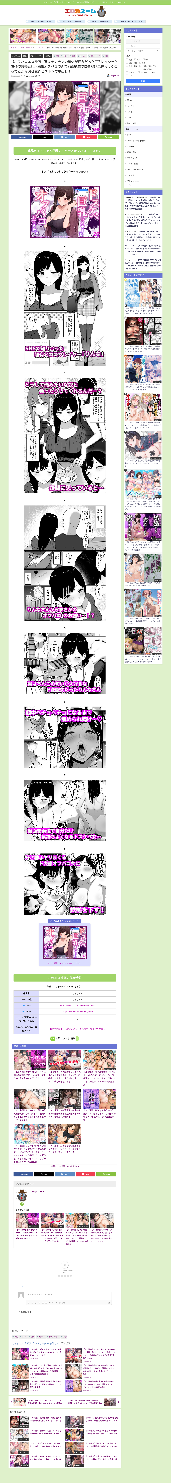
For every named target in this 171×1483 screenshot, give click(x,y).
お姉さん (47, 56)
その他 (128, 185)
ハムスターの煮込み (135, 169)
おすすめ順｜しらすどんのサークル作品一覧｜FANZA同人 (77, 1029)
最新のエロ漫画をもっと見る (64, 1166)
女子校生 (130, 106)
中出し (65, 56)
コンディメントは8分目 (136, 141)
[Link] (56, 1302)
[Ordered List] (42, 1302)
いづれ (129, 135)
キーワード (131, 36)
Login (21, 1286)
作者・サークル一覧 (100, 21)
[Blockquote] (49, 1302)
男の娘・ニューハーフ (136, 100)
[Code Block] (53, 1302)
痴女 (73, 56)
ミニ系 (129, 112)
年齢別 (25, 56)
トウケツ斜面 (132, 164)
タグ (128, 56)
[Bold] (28, 1302)
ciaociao (130, 146)
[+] (63, 1302)
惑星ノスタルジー (134, 181)
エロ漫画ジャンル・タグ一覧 (130, 21)
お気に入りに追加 (66, 1038)
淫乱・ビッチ (95, 56)
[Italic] (32, 1302)
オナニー (83, 56)
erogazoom (115, 76)
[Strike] (39, 1302)
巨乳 (57, 56)
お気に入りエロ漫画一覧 (71, 21)
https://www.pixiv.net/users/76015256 (77, 1005)
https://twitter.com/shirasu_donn (78, 1011)
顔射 (106, 56)
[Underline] (35, 1302)
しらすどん (16, 56)
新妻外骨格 (131, 152)
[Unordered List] (46, 1302)
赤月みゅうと (132, 158)
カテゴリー (131, 46)
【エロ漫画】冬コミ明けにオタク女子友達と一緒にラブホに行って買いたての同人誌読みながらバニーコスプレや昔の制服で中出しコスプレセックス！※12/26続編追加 (142, 203)
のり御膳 (130, 175)
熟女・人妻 (131, 123)
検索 (143, 81)
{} (60, 1302)
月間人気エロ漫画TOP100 (41, 21)
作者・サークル (36, 56)
